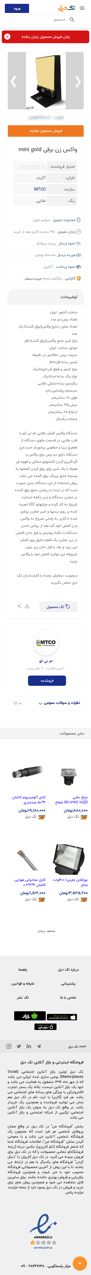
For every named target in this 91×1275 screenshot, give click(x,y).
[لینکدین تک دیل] (29, 1047)
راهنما (22, 969)
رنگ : (70, 200)
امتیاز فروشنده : (62, 166)
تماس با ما (68, 997)
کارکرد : (69, 178)
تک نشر (23, 997)
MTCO (40, 189)
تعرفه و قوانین (22, 983)
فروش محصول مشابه (46, 131)
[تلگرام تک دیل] (39, 1047)
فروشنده (47, 680)
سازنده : (68, 189)
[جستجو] (72, 20)
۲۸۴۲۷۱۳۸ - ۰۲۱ (32, 1266)
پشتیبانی (68, 983)
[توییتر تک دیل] (19, 1047)
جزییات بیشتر (33, 278)
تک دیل (73, 817)
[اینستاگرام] (9, 1047)
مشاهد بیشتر (46, 931)
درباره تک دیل (68, 969)
